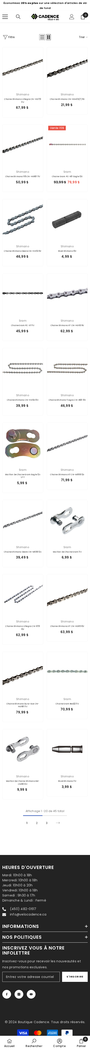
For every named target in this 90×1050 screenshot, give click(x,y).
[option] (45, 5)
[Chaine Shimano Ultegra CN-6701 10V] (23, 594)
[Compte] (71, 16)
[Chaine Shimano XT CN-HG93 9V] (67, 294)
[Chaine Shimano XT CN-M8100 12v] (67, 443)
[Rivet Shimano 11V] (67, 749)
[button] (42, 37)
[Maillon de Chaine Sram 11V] (67, 520)
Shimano (22, 94)
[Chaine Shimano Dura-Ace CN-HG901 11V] (23, 672)
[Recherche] (18, 17)
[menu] (5, 17)
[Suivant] (58, 823)
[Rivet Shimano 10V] (67, 219)
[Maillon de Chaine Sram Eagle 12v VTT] (23, 443)
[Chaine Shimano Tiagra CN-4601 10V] (67, 368)
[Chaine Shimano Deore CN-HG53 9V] (23, 219)
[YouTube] (31, 994)
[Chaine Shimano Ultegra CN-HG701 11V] (23, 67)
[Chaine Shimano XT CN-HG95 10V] (67, 594)
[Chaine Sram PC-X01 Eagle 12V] (67, 145)
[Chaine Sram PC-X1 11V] (23, 294)
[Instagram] (19, 994)
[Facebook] (6, 994)
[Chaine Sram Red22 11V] (67, 672)
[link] (33, 1043)
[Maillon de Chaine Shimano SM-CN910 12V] (23, 749)
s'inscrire (74, 976)
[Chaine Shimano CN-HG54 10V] (23, 368)
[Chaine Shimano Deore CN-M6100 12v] (23, 520)
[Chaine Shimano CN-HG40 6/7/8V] (67, 67)
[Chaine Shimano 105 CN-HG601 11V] (23, 145)
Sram (67, 172)
